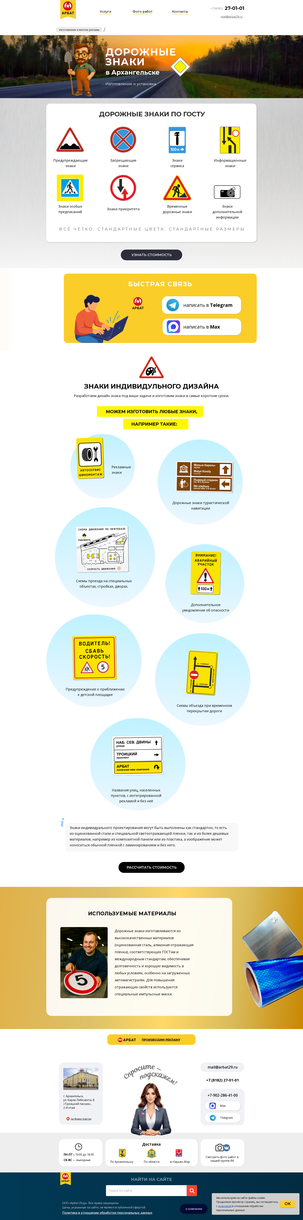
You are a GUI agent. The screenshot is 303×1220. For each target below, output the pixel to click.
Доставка (151, 1144)
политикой (224, 1206)
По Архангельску (121, 1162)
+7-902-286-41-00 (223, 1095)
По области (151, 1162)
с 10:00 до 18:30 (79, 1154)
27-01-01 (234, 8)
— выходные (77, 1160)
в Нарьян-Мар (180, 1162)
